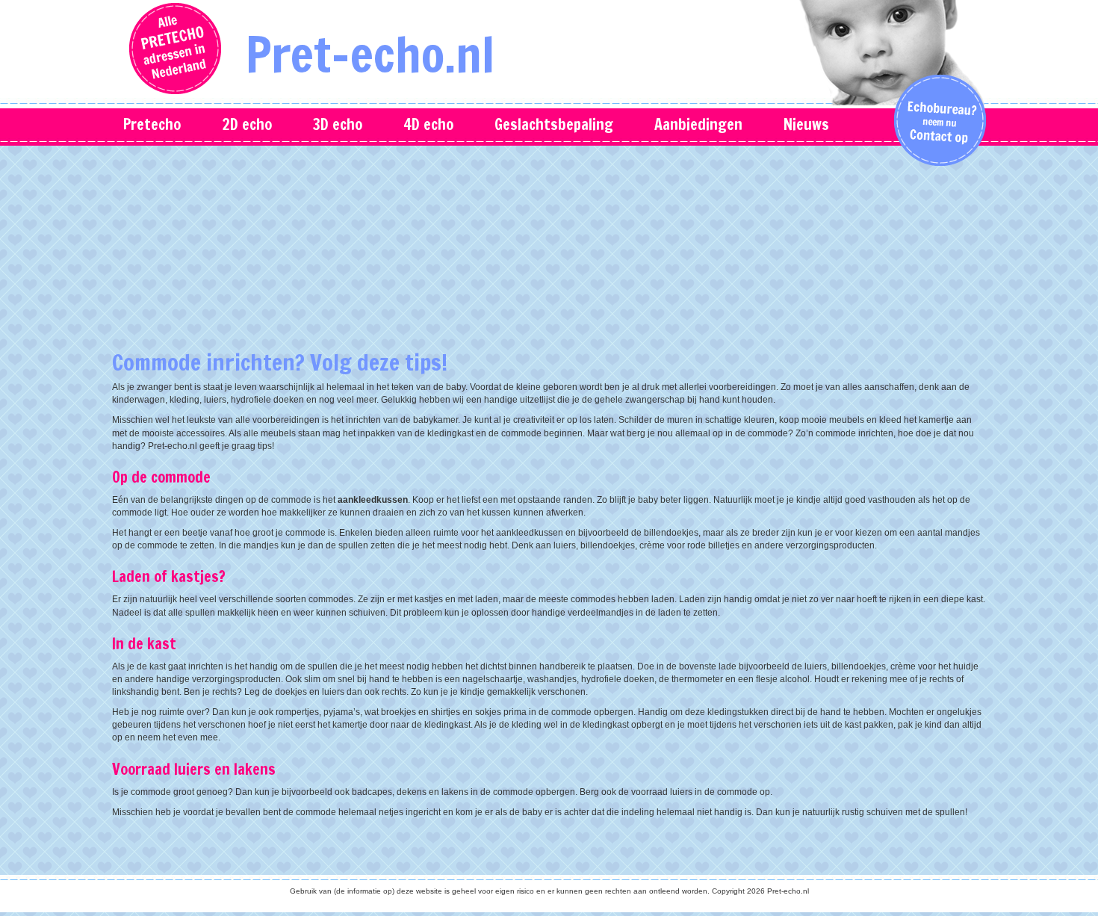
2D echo (247, 124)
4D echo (428, 124)
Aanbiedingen (698, 124)
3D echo (337, 124)
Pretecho (152, 124)
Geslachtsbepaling (553, 124)
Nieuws (806, 124)
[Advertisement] (549, 254)
